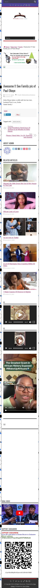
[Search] (35, 1)
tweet (5, 111)
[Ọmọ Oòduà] (20, 17)
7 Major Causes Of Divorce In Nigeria (17, 292)
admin (12, 94)
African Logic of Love (11, 211)
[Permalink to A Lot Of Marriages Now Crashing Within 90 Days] (20, 261)
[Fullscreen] (34, 322)
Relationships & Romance (28, 94)
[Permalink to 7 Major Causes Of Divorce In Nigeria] (20, 289)
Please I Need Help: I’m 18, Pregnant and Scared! (19, 135)
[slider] (18, 322)
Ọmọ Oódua (26, 586)
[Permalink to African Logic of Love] (20, 209)
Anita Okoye (16, 121)
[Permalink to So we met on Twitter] (20, 235)
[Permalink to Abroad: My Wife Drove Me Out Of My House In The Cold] (20, 181)
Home (7, 47)
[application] (20, 314)
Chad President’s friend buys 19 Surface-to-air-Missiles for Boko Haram (19, 128)
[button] (20, 314)
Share (8, 114)
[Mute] (30, 322)
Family (20, 47)
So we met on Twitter (11, 238)
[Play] (6, 322)
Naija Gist (14, 47)
